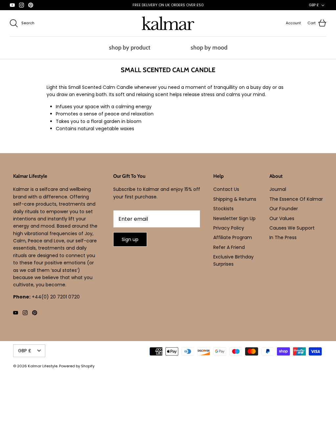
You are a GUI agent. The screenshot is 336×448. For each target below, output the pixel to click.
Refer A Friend (229, 247)
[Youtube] (12, 5)
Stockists (223, 208)
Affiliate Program (232, 237)
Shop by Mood (209, 47)
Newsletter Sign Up (234, 218)
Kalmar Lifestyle (42, 366)
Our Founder (283, 208)
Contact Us (226, 189)
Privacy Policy (228, 228)
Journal (277, 189)
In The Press (283, 237)
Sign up (130, 239)
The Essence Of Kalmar (296, 199)
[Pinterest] (30, 5)
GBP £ (314, 5)
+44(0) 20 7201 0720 (56, 297)
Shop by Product (129, 47)
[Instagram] (21, 5)
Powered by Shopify (76, 366)
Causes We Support (292, 228)
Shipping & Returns (234, 199)
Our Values (281, 218)
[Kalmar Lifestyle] (168, 23)
